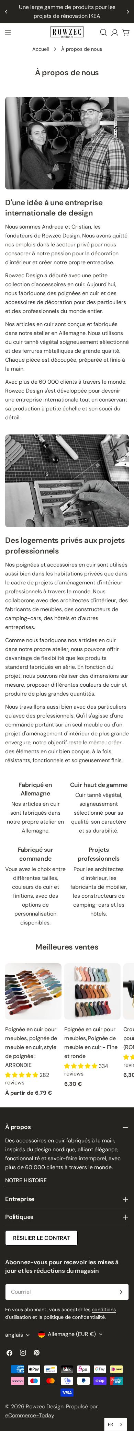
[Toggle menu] (8, 32)
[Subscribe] (121, 1292)
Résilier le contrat (41, 1238)
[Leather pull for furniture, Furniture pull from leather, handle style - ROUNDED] (33, 991)
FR (110, 1424)
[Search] (103, 32)
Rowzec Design (45, 1406)
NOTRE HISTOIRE (26, 1180)
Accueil (40, 49)
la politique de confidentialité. (72, 1317)
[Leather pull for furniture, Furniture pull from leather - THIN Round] (92, 991)
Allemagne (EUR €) (72, 1334)
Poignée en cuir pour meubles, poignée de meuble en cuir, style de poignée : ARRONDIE (31, 1047)
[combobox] (115, 1424)
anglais (14, 1334)
